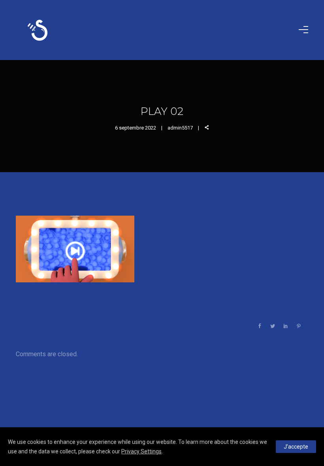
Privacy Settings (141, 451)
